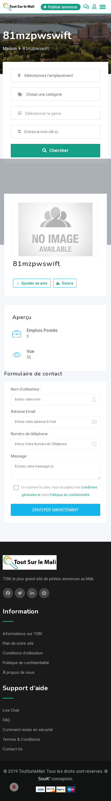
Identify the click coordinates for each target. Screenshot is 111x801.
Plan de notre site (18, 643)
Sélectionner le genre (43, 113)
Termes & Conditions (21, 739)
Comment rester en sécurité (28, 729)
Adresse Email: (23, 411)
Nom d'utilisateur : (26, 389)
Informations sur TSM (22, 633)
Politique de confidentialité (69, 495)
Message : (19, 456)
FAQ (6, 720)
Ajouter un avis (33, 283)
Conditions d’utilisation (23, 653)
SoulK (43, 778)
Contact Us (13, 749)
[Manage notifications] (14, 787)
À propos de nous (18, 672)
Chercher (59, 150)
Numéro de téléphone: (29, 434)
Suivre (67, 283)
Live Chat (11, 710)
